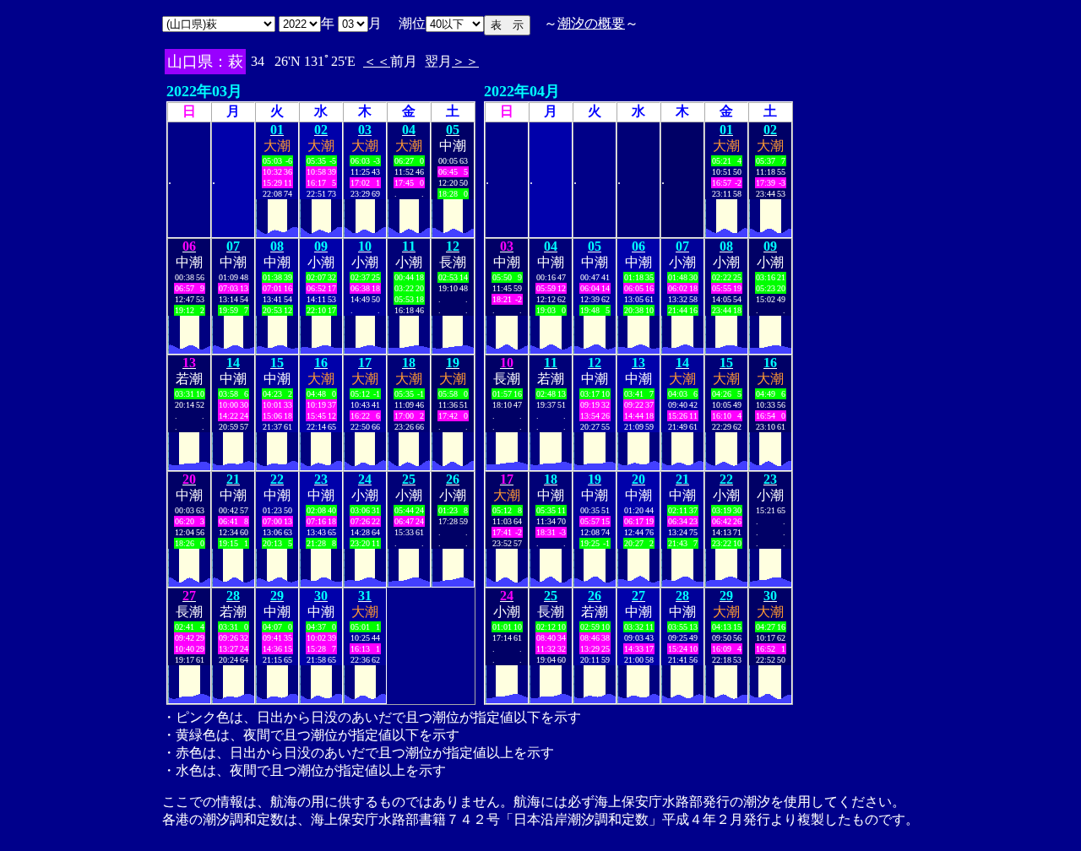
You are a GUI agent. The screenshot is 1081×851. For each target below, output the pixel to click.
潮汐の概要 (591, 23)
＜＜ (376, 61)
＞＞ (465, 61)
